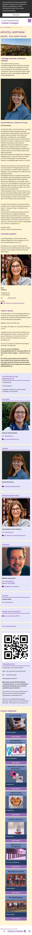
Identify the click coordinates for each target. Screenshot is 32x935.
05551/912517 (9, 602)
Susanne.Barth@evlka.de (11, 439)
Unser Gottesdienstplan (9, 626)
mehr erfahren (16, 892)
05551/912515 (12, 298)
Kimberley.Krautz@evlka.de (12, 486)
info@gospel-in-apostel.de (11, 586)
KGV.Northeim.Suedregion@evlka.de (13, 303)
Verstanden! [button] (16, 14)
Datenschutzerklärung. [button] (9, 10)
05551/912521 (9, 436)
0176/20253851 (10, 583)
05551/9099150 (9, 581)
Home (2, 27)
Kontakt (15, 929)
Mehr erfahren (16, 736)
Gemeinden (8, 27)
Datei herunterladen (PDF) (11, 616)
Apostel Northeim (17, 27)
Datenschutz (3, 929)
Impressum (10, 929)
